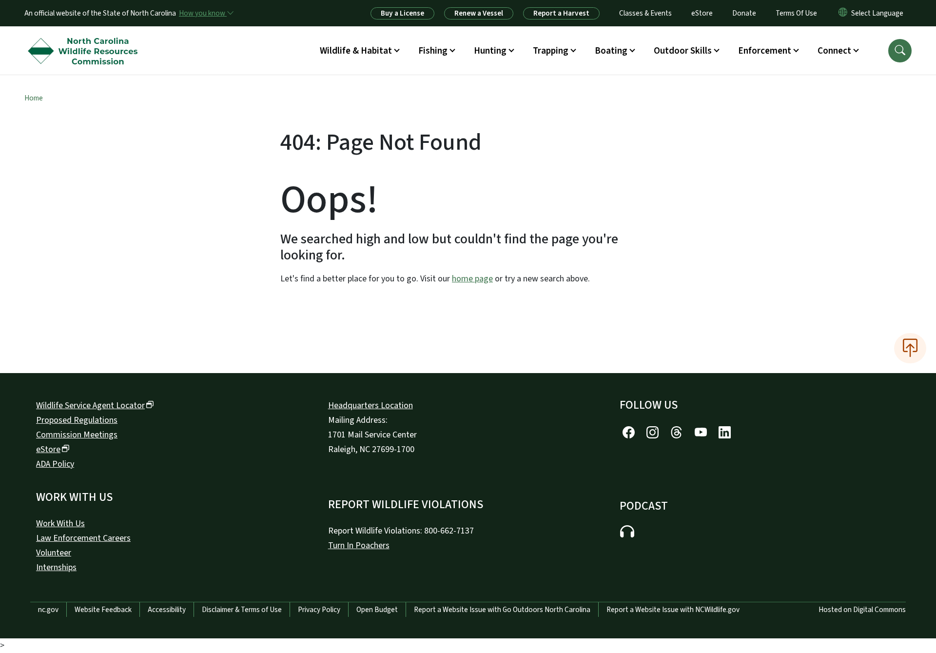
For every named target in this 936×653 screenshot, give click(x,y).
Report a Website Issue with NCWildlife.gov (673, 609)
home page (472, 279)
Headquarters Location (370, 405)
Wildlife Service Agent (90, 405)
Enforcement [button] (764, 51)
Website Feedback (103, 609)
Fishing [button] (433, 51)
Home (33, 98)
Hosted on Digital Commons (862, 609)
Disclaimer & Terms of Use (242, 609)
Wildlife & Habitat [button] (356, 51)
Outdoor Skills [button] (683, 51)
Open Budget (377, 609)
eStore (702, 13)
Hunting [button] (490, 51)
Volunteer (53, 553)
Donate (744, 13)
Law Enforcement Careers (83, 538)
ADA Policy (55, 464)
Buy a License (402, 13)
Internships (56, 567)
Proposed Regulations (76, 420)
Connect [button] (834, 51)
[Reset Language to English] (842, 13)
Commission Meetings (76, 435)
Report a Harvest (561, 13)
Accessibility (167, 609)
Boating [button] (611, 51)
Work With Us (60, 523)
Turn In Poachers (359, 545)
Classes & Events (645, 13)
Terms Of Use (796, 13)
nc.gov (48, 609)
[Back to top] (910, 348)
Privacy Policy (319, 609)
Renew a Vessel (478, 13)
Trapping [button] (550, 51)
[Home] (85, 39)
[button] (900, 50)
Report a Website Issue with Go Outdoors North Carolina (502, 609)
